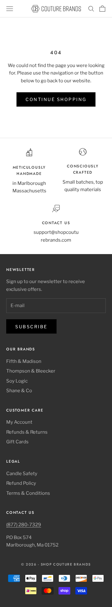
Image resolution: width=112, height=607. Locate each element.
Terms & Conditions (28, 493)
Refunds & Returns (27, 432)
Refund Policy (21, 483)
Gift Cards (17, 442)
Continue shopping (56, 99)
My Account (19, 422)
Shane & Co (19, 390)
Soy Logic (17, 381)
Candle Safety (21, 473)
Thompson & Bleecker (30, 371)
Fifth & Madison (23, 361)
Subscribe (31, 326)
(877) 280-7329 (23, 525)
